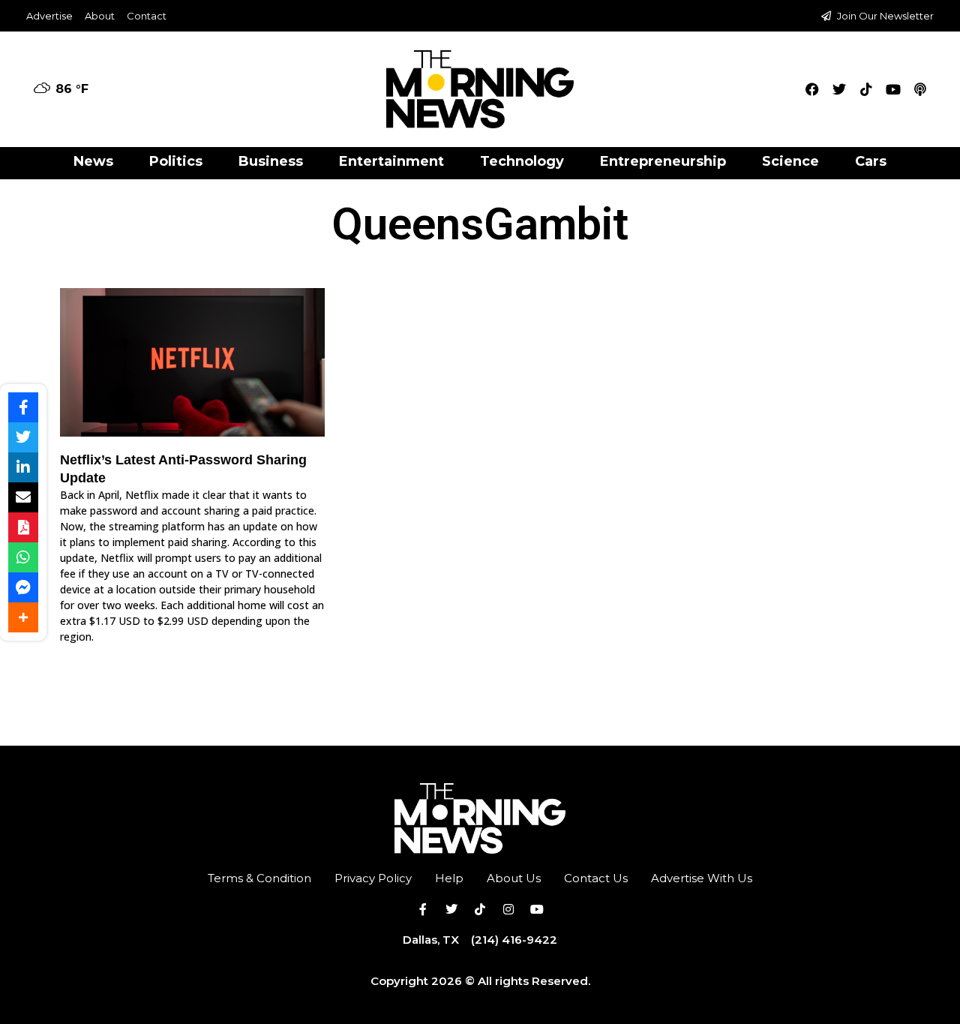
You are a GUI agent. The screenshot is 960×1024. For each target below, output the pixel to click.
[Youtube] (893, 89)
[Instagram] (508, 909)
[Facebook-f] (423, 909)
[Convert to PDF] (23, 527)
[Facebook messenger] (23, 587)
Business (270, 161)
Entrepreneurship (663, 161)
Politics (175, 161)
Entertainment (391, 161)
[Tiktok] (866, 89)
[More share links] (23, 617)
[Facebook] (812, 89)
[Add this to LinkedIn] (23, 467)
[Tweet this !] (23, 437)
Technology (522, 161)
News (93, 161)
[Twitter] (839, 89)
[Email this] (23, 497)
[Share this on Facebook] (23, 407)
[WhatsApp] (23, 557)
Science (790, 161)
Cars (870, 161)
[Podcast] (920, 89)
